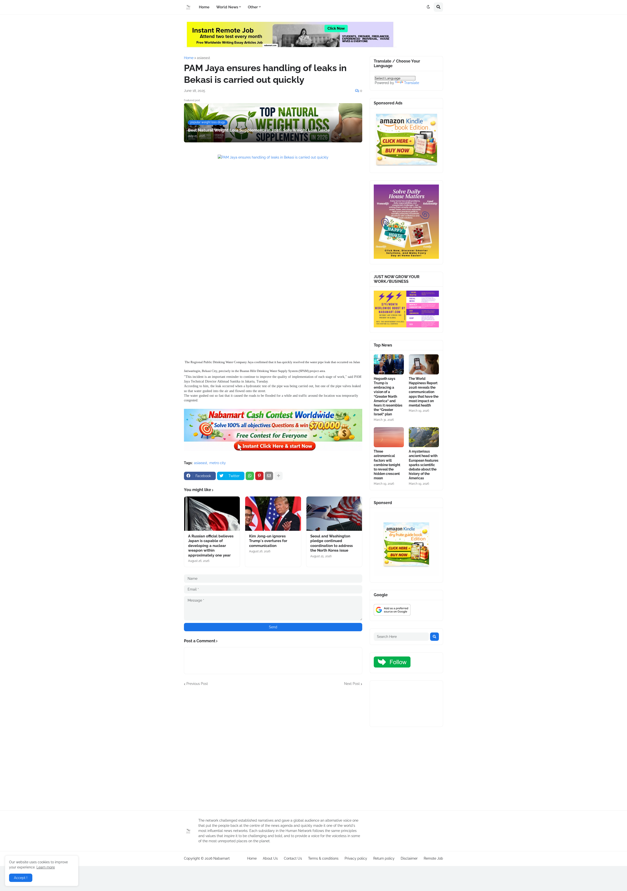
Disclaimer (409, 858)
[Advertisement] (273, 209)
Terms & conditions (323, 858)
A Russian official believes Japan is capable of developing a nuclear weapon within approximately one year (210, 545)
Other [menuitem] (253, 7)
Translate (411, 83)
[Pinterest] (259, 476)
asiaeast (203, 58)
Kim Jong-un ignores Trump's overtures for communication (268, 541)
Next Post (352, 684)
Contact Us (293, 858)
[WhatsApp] (250, 476)
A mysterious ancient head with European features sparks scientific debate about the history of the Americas (423, 464)
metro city (217, 463)
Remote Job (433, 858)
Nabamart (221, 858)
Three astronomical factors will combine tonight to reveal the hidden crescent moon (387, 464)
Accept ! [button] (20, 878)
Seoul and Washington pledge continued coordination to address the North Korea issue (331, 543)
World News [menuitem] (227, 7)
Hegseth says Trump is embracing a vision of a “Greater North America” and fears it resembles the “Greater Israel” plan (388, 396)
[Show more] (278, 476)
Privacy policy (356, 858)
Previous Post (197, 684)
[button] (428, 7)
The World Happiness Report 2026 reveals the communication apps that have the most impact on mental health (423, 392)
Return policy (384, 858)
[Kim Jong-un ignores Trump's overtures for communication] (273, 513)
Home (188, 58)
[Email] (269, 476)
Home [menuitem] (204, 7)
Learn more (45, 867)
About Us (270, 858)
